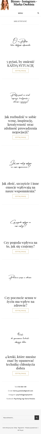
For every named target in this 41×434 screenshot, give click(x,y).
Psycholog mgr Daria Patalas (24, 399)
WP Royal (20, 430)
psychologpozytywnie (24, 395)
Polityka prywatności (31, 428)
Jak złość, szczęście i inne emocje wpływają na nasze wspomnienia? (20, 187)
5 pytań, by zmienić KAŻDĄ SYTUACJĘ (21, 63)
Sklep (15, 428)
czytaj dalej (20, 71)
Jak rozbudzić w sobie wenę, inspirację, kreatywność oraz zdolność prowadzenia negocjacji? (20, 124)
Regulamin (21, 428)
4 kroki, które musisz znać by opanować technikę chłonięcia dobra (20, 362)
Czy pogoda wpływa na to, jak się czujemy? (20, 244)
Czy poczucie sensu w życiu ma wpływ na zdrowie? (20, 301)
